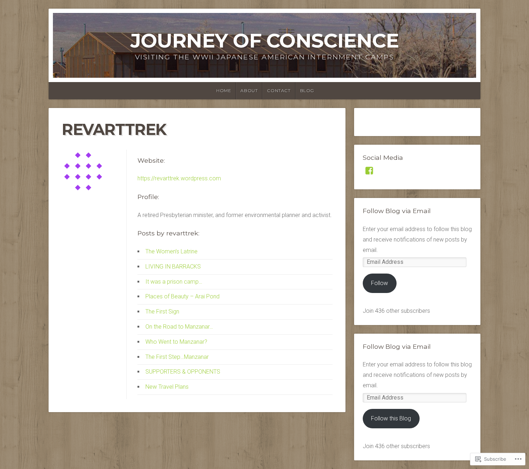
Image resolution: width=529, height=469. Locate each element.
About (249, 90)
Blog (307, 90)
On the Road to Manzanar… (179, 326)
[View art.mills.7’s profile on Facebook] (369, 170)
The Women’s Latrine (171, 251)
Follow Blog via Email (397, 211)
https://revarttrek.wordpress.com (179, 178)
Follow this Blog (391, 418)
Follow (379, 283)
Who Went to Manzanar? (176, 341)
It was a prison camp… (173, 281)
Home (223, 90)
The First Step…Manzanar (177, 356)
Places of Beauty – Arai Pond (182, 296)
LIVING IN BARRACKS (173, 266)
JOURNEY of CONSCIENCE (264, 40)
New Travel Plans (167, 386)
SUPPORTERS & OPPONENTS (182, 371)
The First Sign (162, 311)
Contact (278, 90)
